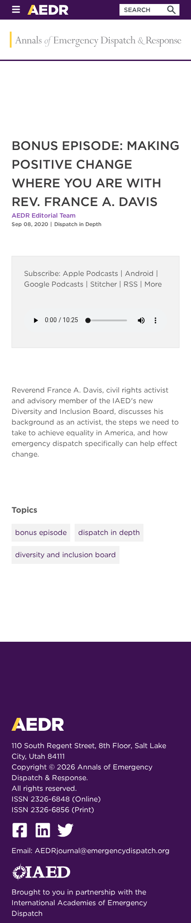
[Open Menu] (16, 10)
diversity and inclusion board (65, 555)
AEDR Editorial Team (44, 215)
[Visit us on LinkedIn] (46, 840)
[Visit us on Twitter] (68, 840)
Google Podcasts (54, 284)
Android (139, 273)
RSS (130, 284)
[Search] (171, 9)
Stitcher (103, 284)
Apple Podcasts (90, 273)
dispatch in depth (109, 532)
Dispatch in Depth (77, 224)
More (153, 284)
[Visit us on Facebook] (23, 840)
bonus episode (41, 532)
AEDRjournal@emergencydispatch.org (102, 850)
